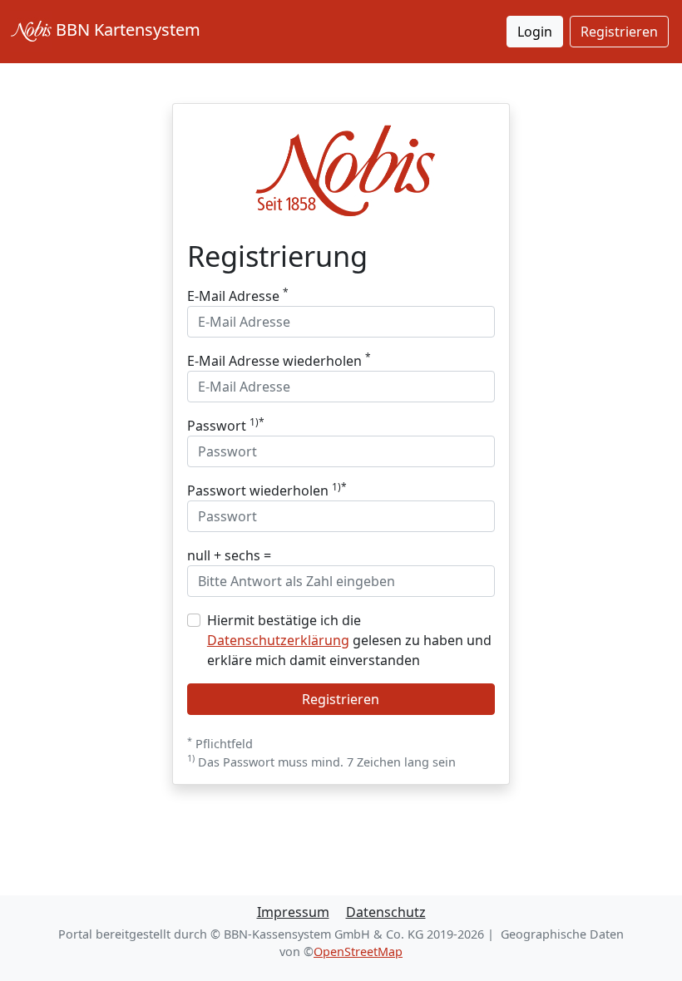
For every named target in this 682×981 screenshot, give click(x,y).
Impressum (293, 912)
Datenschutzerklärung (278, 640)
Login (534, 31)
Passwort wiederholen (267, 490)
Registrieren (619, 31)
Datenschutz (386, 912)
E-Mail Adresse (238, 295)
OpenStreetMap (358, 951)
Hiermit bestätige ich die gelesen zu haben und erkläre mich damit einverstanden (349, 640)
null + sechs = (229, 555)
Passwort (225, 425)
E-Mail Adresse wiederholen (279, 360)
